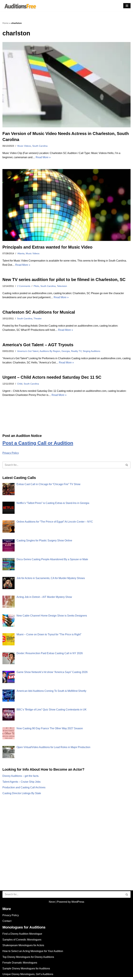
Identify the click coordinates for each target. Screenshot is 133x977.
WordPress (77, 901)
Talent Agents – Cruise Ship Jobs (21, 781)
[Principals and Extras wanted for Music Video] (66, 205)
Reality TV (76, 351)
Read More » (43, 157)
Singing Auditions (91, 351)
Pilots (36, 286)
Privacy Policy (10, 453)
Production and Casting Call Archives (23, 787)
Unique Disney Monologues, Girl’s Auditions (27, 974)
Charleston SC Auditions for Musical (38, 312)
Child (19, 383)
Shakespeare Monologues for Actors (23, 945)
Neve (52, 901)
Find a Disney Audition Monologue (22, 933)
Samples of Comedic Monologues (21, 939)
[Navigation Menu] (127, 5)
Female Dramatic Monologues (19, 962)
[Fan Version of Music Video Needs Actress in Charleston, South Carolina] (66, 85)
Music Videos (24, 146)
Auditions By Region (50, 351)
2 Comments (23, 286)
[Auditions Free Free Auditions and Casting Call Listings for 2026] (19, 5)
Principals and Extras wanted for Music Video (47, 247)
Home (5, 23)
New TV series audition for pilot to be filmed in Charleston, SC (64, 279)
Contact (6, 921)
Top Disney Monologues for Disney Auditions (28, 957)
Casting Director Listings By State (21, 793)
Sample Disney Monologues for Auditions (26, 968)
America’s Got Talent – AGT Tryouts (37, 344)
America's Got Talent (27, 351)
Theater (38, 318)
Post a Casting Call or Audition (37, 443)
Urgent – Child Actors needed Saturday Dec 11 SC (51, 377)
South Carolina (40, 146)
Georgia (65, 351)
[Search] (127, 465)
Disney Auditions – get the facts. (20, 776)
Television (62, 286)
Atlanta (20, 253)
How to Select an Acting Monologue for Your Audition (32, 951)
